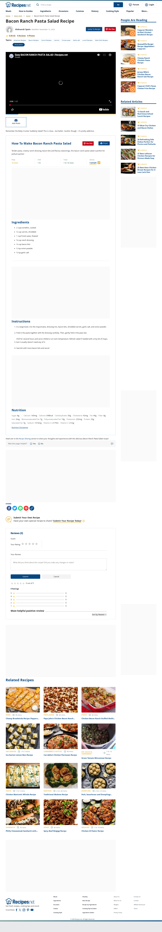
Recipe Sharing (25, 438)
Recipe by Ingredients (89, 904)
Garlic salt (76, 40)
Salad (28, 16)
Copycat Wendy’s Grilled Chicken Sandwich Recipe (145, 32)
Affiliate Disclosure (139, 904)
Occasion (56, 904)
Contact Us (137, 897)
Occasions (63, 11)
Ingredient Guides (88, 912)
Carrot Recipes (46, 40)
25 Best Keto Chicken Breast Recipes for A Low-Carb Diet (146, 169)
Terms (135, 908)
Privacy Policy (118, 912)
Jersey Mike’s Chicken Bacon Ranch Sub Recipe (145, 74)
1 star (22, 543)
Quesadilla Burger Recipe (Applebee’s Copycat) (145, 46)
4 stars (33, 543)
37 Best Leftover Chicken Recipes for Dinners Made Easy (146, 155)
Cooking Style (57, 912)
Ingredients (45, 11)
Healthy (85, 897)
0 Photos (31, 35)
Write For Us (117, 900)
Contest (136, 900)
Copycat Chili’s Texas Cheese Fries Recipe (146, 87)
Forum (135, 4)
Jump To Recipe (94, 29)
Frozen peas (66, 40)
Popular (130, 11)
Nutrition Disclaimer (20, 427)
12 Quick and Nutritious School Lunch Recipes (145, 113)
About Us (116, 897)
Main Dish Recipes (101, 40)
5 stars (36, 543)
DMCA (116, 908)
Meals (55, 897)
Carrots (56, 40)
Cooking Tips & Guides (89, 908)
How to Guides (26, 11)
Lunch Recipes (87, 40)
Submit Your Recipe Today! (67, 520)
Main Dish (18, 16)
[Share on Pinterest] (110, 29)
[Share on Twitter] (14, 508)
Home (8, 16)
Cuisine (55, 908)
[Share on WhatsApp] (20, 508)
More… (145, 11)
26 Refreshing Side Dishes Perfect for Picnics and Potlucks (146, 141)
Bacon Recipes (34, 40)
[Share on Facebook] (9, 508)
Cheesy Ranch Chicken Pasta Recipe (143, 60)
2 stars (26, 543)
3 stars (29, 543)
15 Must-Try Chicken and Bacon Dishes (146, 126)
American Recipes (20, 40)
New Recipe (86, 900)
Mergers (116, 904)
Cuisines (80, 11)
